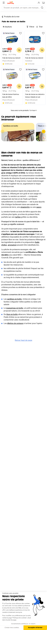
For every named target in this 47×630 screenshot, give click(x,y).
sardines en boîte (14, 299)
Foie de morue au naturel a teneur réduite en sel (34, 96)
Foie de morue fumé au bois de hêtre (10, 96)
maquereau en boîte (14, 308)
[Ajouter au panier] (19, 50)
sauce (38, 207)
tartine (18, 217)
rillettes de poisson (15, 323)
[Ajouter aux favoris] (20, 33)
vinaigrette (25, 207)
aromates (12, 245)
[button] (43, 131)
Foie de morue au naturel (11, 58)
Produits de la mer (12, 17)
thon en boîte (12, 314)
